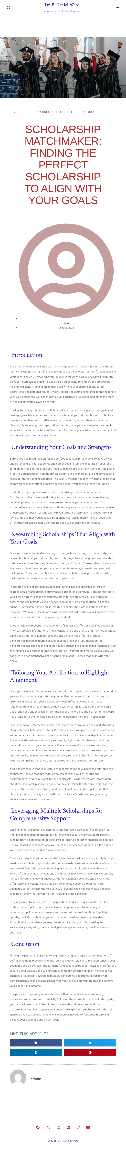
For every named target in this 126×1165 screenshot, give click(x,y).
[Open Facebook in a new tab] (37, 1127)
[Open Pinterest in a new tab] (78, 1127)
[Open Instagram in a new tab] (58, 1127)
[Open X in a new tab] (48, 1127)
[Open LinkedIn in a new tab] (68, 1127)
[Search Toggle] (8, 8)
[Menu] (117, 8)
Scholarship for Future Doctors (66, 112)
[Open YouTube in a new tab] (88, 1127)
